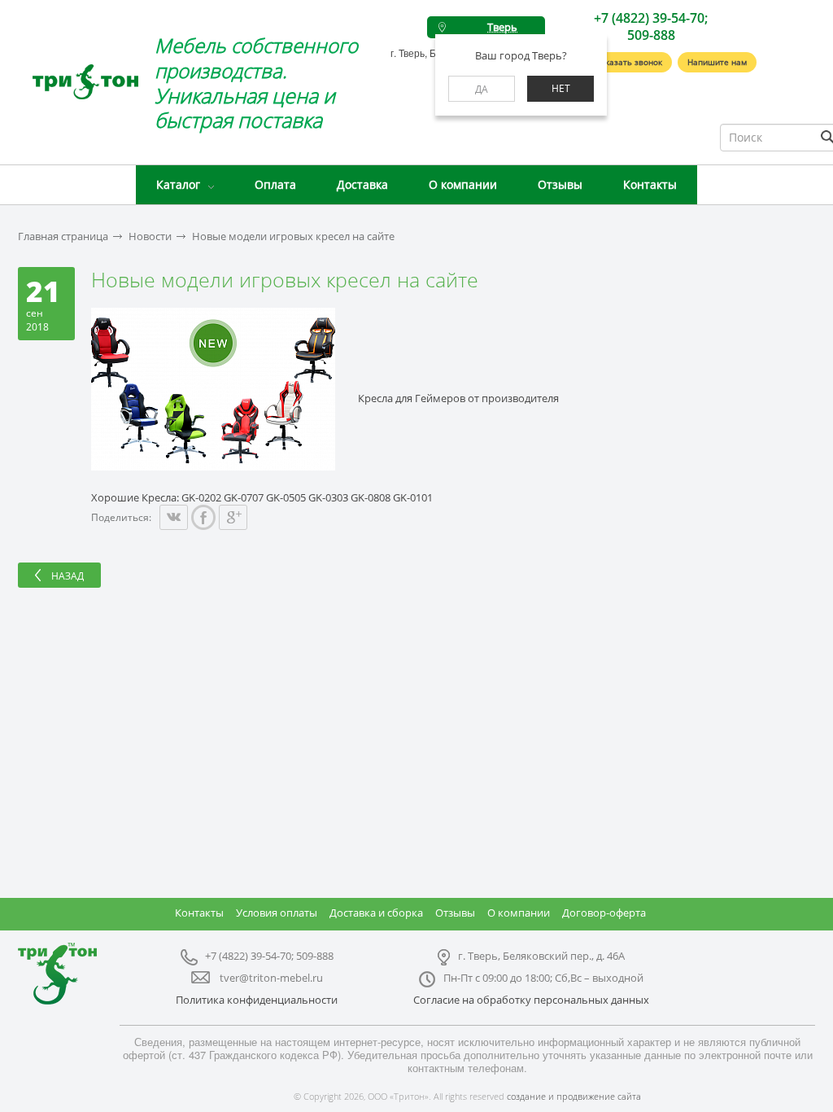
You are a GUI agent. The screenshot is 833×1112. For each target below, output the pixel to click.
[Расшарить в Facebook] (203, 517)
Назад (67, 576)
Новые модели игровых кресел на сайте (293, 236)
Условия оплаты (276, 912)
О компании (463, 184)
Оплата (275, 184)
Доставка (362, 184)
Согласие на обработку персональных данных (531, 999)
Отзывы (560, 184)
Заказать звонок (628, 62)
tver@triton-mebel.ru (271, 977)
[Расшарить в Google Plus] (233, 517)
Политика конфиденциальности (257, 999)
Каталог (178, 184)
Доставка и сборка (376, 912)
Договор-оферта (604, 912)
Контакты (650, 184)
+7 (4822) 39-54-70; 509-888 (651, 26)
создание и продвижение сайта (574, 1096)
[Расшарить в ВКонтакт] (173, 517)
